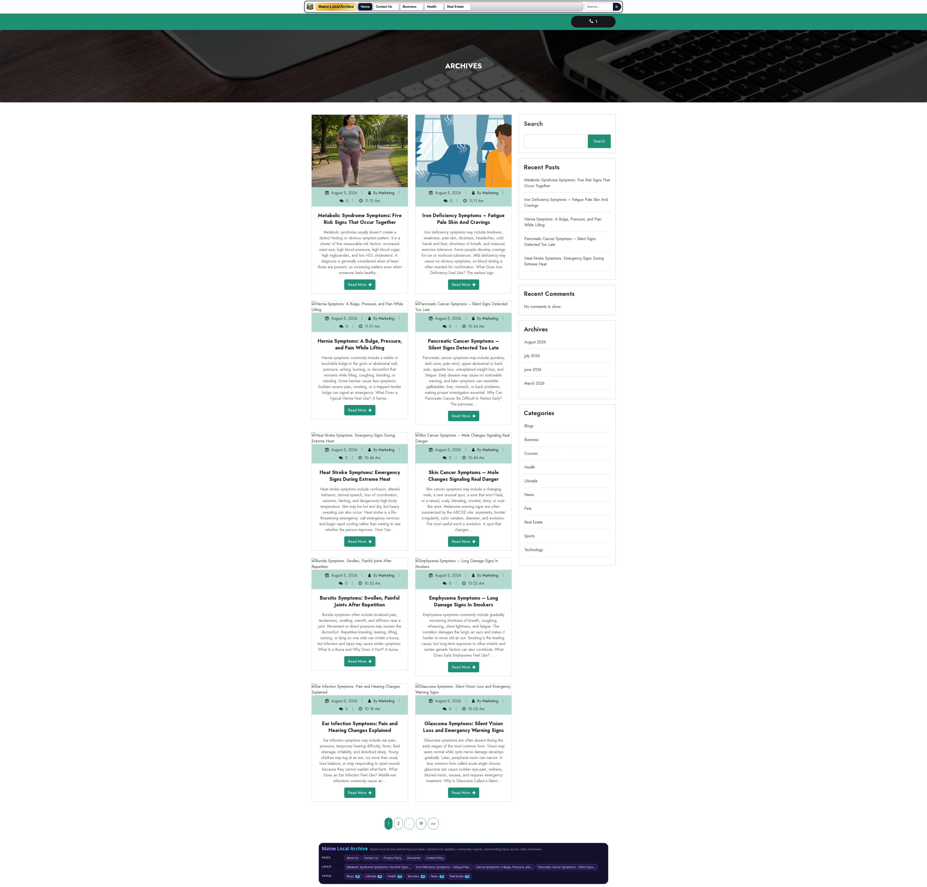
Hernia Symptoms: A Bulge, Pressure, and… (504, 867)
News (529, 494)
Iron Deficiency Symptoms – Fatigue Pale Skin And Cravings (463, 219)
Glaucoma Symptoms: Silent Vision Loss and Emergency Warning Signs (463, 727)
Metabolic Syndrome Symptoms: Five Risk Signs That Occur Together (360, 219)
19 (421, 823)
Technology (533, 550)
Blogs (529, 426)
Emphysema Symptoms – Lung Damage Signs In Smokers (463, 601)
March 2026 (534, 383)
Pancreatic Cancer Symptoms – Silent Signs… (567, 867)
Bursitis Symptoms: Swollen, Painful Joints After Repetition (360, 601)
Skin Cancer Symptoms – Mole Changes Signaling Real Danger (463, 476)
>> (433, 823)
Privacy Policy (392, 858)
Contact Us (384, 6)
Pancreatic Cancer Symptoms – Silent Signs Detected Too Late (463, 344)
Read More (357, 284)
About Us (352, 858)
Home (365, 6)
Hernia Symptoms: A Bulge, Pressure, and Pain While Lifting (360, 344)
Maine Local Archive (336, 7)
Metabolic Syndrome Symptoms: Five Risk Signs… (378, 867)
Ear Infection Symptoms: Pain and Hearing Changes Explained (360, 727)
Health (431, 6)
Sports (529, 536)
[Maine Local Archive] (310, 6)
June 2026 (532, 369)
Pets (528, 508)
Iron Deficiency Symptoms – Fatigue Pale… (443, 867)
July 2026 (532, 356)
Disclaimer (414, 858)
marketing (386, 193)
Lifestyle (531, 481)
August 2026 (535, 342)
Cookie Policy (434, 858)
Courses (531, 453)
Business (409, 6)
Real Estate (455, 6)
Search (533, 123)
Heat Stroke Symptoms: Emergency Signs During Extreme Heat (360, 476)
